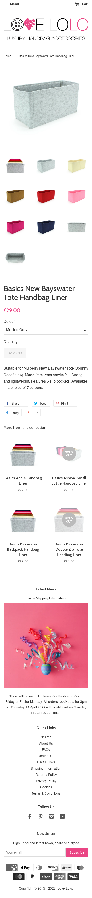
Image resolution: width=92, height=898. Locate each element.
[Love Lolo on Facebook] (29, 817)
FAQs (46, 749)
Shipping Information (46, 768)
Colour (9, 321)
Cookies (46, 786)
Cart (84, 3)
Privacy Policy (46, 780)
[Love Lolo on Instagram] (51, 817)
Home (7, 56)
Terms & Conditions (46, 793)
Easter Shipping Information (46, 598)
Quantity (10, 341)
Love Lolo (65, 888)
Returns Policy (46, 774)
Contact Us (46, 755)
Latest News (46, 589)
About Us (46, 743)
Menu (14, 3)
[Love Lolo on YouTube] (62, 817)
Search (46, 736)
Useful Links (46, 761)
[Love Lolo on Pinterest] (40, 817)
